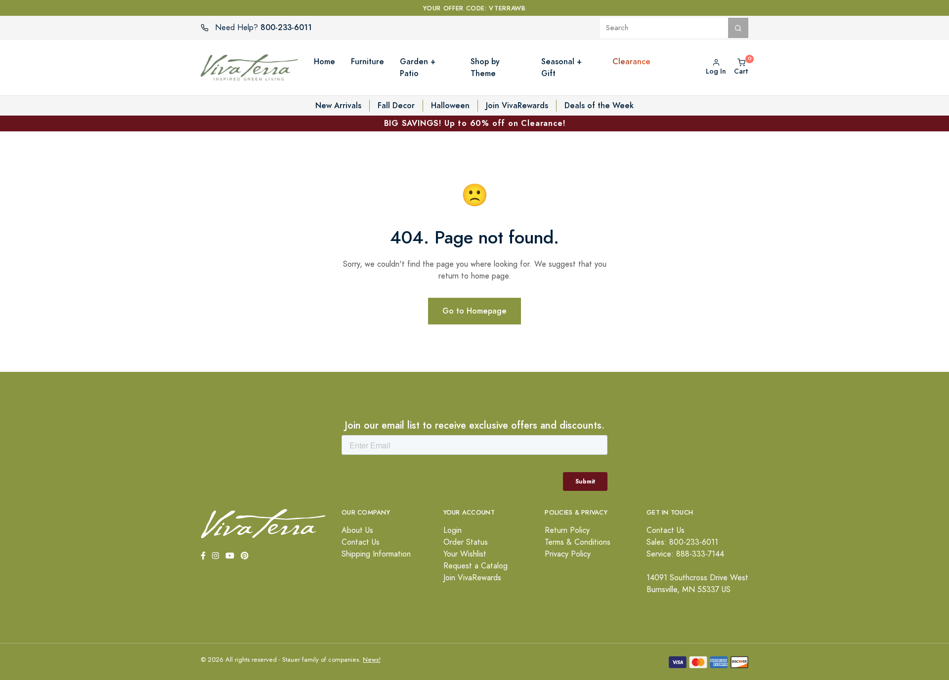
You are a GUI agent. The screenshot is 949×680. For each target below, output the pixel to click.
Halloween (450, 105)
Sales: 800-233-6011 (682, 542)
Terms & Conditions (577, 542)
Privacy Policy (568, 554)
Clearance (631, 61)
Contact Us (361, 542)
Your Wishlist (464, 554)
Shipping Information (376, 554)
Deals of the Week (599, 105)
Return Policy (567, 530)
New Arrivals (338, 105)
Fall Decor (396, 105)
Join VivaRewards (517, 105)
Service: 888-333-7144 (685, 554)
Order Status (465, 542)
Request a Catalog (475, 565)
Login (452, 530)
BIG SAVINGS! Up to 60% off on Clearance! (474, 123)
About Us (357, 530)
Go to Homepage (474, 311)
